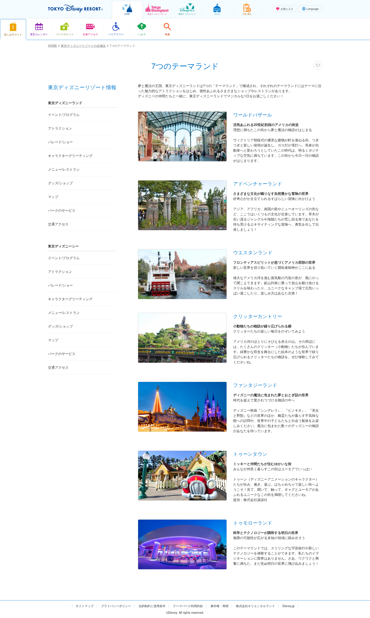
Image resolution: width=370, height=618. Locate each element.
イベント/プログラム (64, 114)
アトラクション (60, 128)
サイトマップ (85, 606)
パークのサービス (61, 210)
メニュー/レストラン (64, 169)
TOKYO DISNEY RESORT (75, 9)
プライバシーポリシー (116, 606)
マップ (53, 196)
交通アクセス (58, 224)
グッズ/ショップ (60, 182)
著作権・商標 (219, 606)
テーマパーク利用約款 (188, 606)
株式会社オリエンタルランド (255, 606)
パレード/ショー (60, 141)
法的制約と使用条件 (152, 606)
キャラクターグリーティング (70, 155)
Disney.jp (288, 606)
